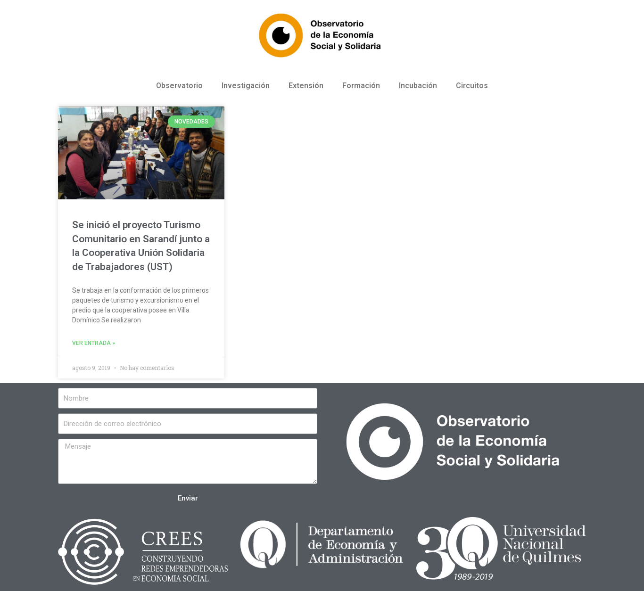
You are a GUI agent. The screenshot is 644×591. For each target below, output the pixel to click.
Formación (361, 85)
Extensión (306, 85)
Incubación (418, 85)
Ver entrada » (93, 343)
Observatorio (179, 85)
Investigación (246, 85)
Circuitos (472, 85)
